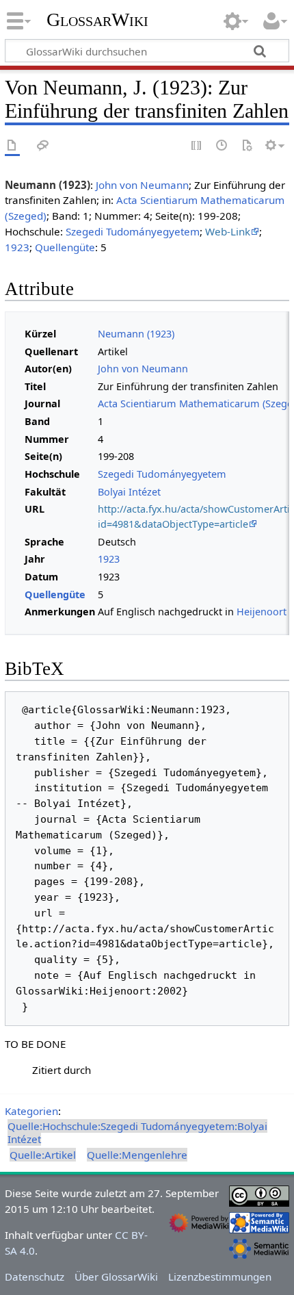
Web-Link (227, 231)
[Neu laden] (247, 146)
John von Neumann (142, 185)
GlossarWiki (97, 19)
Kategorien (31, 1111)
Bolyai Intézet (129, 491)
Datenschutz (34, 1276)
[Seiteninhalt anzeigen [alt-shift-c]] (12, 146)
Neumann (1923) (136, 333)
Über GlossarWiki (116, 1276)
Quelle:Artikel (43, 1155)
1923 (17, 247)
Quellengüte (65, 247)
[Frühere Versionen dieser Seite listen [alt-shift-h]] (222, 146)
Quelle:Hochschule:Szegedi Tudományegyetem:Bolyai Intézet (137, 1132)
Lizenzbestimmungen (219, 1276)
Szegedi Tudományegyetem (133, 231)
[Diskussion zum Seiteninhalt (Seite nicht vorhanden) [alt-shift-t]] (43, 146)
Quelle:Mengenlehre (137, 1155)
